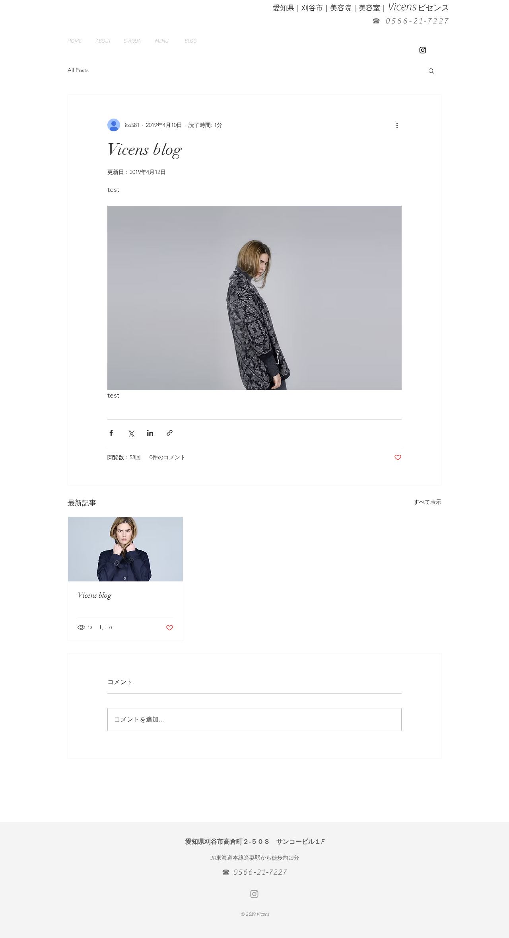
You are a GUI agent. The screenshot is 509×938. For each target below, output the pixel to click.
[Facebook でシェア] (111, 433)
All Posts (78, 70)
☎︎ (377, 20)
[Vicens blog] (125, 549)
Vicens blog (94, 595)
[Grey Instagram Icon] (254, 894)
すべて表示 (427, 501)
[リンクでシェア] (169, 433)
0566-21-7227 (417, 20)
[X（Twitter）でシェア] (130, 433)
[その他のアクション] (397, 125)
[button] (431, 70)
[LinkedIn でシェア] (150, 433)
